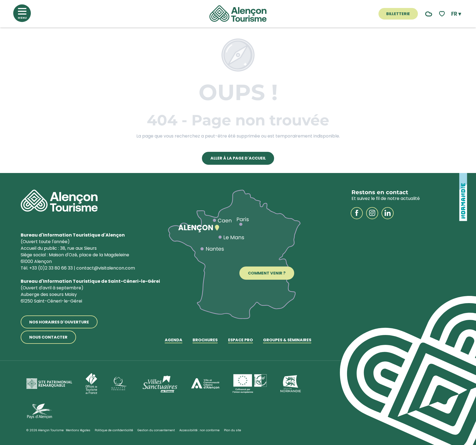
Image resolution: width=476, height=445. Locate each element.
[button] (456, 14)
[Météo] (427, 13)
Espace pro (240, 340)
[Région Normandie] (290, 383)
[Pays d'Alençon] (39, 411)
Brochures (205, 340)
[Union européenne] (250, 383)
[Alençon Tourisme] (238, 14)
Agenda (173, 340)
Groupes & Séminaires (287, 340)
